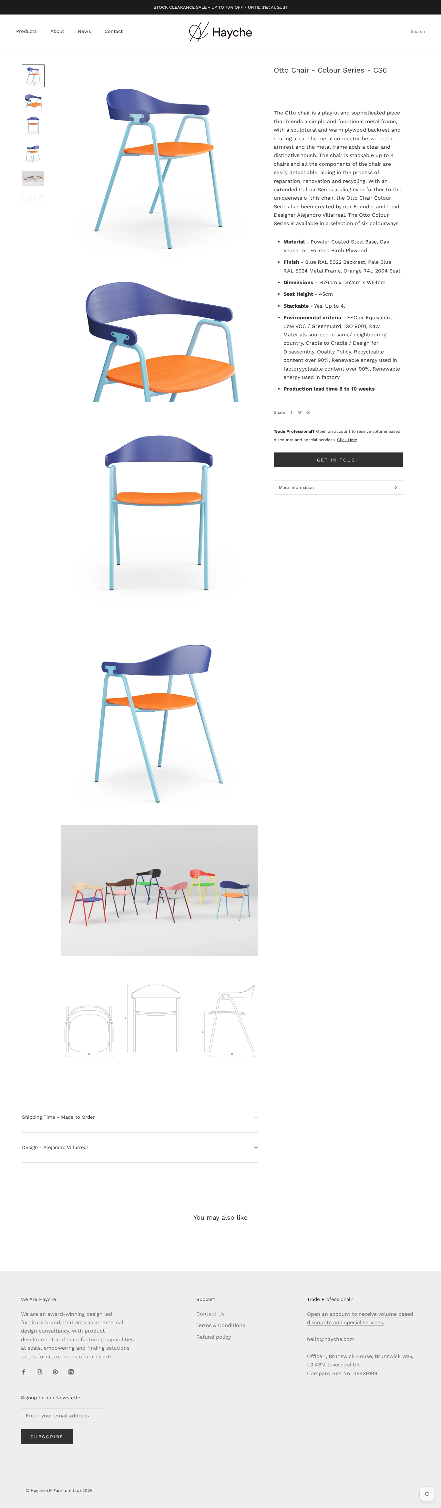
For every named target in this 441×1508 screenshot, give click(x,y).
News (84, 32)
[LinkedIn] (71, 1371)
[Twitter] (300, 412)
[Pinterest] (308, 412)
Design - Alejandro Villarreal (55, 1147)
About (57, 32)
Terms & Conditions (220, 1325)
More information (296, 487)
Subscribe (47, 1436)
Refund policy (213, 1337)
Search (418, 31)
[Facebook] (291, 412)
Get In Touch (338, 459)
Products (26, 32)
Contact (114, 32)
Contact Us (210, 1314)
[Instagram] (39, 1371)
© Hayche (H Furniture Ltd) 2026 (59, 1490)
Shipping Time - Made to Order (58, 1117)
